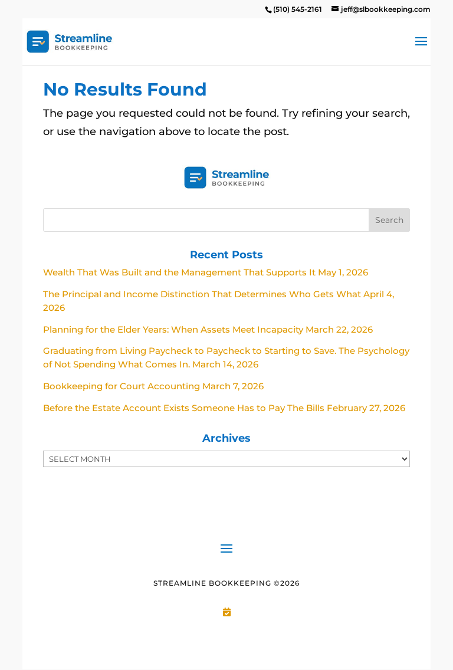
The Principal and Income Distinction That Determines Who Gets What (202, 294)
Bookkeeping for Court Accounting (121, 386)
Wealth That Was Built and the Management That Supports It (179, 272)
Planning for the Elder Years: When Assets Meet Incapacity (173, 329)
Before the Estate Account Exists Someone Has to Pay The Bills (183, 407)
